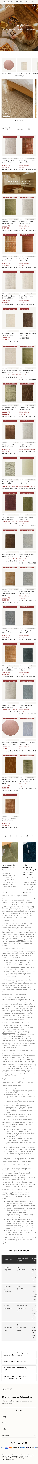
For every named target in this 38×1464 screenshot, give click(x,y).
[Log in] (24, 6)
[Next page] (33, 836)
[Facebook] (15, 1443)
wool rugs (12, 938)
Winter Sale (7, 2)
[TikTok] (22, 1443)
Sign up (19, 1410)
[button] (3, 5)
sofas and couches (8, 1033)
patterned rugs (10, 985)
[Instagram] (12, 1443)
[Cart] (33, 6)
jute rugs (20, 940)
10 (27, 836)
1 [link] (5, 836)
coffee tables (27, 1059)
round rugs (28, 1015)
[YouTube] (26, 1443)
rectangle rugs (9, 1044)
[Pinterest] (19, 1443)
